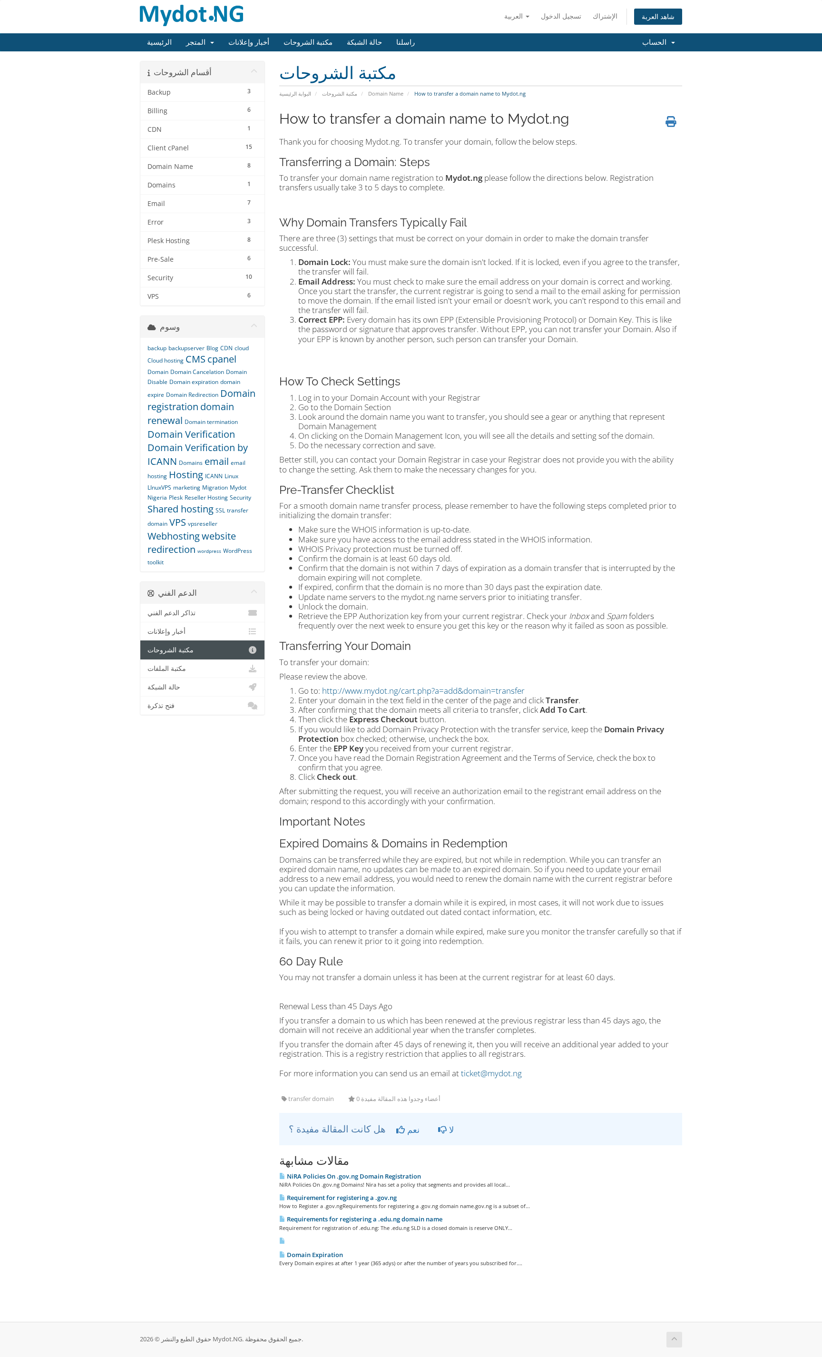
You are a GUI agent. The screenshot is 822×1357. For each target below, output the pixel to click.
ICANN (214, 476)
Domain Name (385, 93)
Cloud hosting (165, 360)
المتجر (197, 42)
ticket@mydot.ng (491, 1073)
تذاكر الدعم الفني (171, 613)
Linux (231, 476)
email (217, 461)
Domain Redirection (192, 395)
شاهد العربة (658, 16)
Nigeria (157, 497)
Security (240, 497)
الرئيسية (159, 42)
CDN (226, 348)
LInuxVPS (159, 487)
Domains (191, 463)
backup (156, 348)
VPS (177, 522)
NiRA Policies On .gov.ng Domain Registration (353, 1176)
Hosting (186, 474)
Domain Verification (191, 434)
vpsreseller (202, 524)
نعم (412, 1129)
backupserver (186, 348)
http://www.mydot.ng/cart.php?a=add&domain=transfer (423, 690)
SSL (220, 510)
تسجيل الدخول (561, 15)
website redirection (191, 543)
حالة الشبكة (364, 42)
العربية (514, 15)
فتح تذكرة (161, 705)
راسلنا (405, 42)
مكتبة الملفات (166, 668)
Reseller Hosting (206, 497)
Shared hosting (180, 508)
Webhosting (173, 536)
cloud (242, 348)
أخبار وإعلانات (248, 42)
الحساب (656, 42)
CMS (196, 359)
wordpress (209, 551)
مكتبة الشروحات (308, 42)
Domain (157, 372)
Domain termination (211, 422)
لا (450, 1129)
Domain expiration (193, 382)
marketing (186, 487)
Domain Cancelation (197, 372)
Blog (212, 348)
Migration (215, 487)
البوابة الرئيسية (295, 93)
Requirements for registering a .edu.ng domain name (363, 1219)
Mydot (238, 487)
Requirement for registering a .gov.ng (341, 1197)
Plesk (176, 497)
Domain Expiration (314, 1254)
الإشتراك (605, 15)
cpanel (221, 359)
